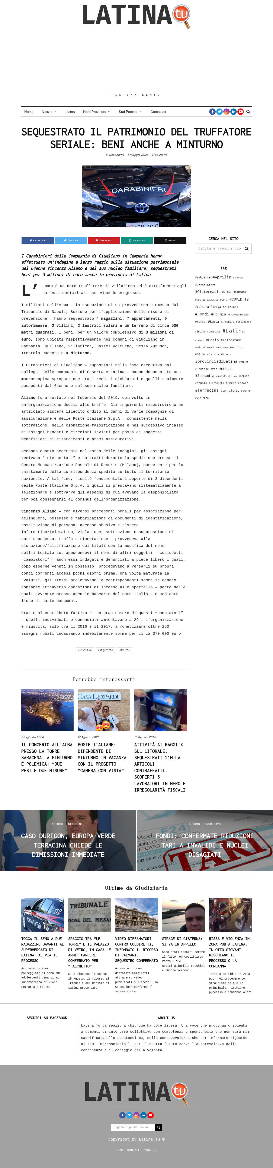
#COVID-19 (239, 299)
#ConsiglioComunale (206, 300)
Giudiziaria (160, 155)
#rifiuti (226, 369)
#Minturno (85, 650)
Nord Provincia (94, 111)
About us (150, 1149)
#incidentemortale (208, 331)
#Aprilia (221, 276)
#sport (243, 383)
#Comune (240, 292)
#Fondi (202, 314)
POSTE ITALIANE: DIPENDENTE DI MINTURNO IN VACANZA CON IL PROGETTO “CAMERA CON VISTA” (102, 757)
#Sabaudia (204, 376)
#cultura (202, 306)
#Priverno (226, 354)
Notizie (47, 111)
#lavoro (199, 340)
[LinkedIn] (233, 111)
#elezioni (230, 306)
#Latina (233, 330)
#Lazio (212, 340)
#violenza (202, 397)
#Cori (224, 299)
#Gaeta (213, 321)
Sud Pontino (128, 111)
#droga (216, 306)
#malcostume (231, 340)
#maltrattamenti (204, 347)
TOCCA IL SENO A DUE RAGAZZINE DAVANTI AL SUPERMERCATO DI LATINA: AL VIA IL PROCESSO (42, 949)
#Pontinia (213, 354)
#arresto (238, 277)
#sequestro (105, 650)
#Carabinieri (205, 285)
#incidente (243, 321)
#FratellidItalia (238, 314)
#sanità (244, 376)
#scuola (201, 383)
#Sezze (231, 383)
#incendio (227, 321)
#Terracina (207, 390)
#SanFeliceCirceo (226, 376)
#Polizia (200, 354)
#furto (200, 321)
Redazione (116, 155)
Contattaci (158, 111)
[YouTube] (240, 111)
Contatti (133, 1149)
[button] (246, 249)
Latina (70, 111)
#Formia (218, 314)
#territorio (230, 390)
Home (28, 111)
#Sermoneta (216, 383)
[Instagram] (226, 111)
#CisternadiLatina (213, 292)
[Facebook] (212, 111)
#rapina (243, 362)
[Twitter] (219, 111)
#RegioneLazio (206, 369)
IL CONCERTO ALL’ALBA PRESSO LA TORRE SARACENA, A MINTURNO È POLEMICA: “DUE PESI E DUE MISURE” (47, 757)
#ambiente (203, 277)
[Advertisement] (136, 61)
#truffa (124, 650)
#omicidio (236, 347)
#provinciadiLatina (216, 361)
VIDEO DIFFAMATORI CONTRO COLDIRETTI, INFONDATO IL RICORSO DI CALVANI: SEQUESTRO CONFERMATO (136, 949)
